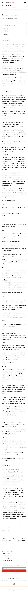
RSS (14, 583)
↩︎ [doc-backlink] (7, 498)
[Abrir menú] (25, 2)
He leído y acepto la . (10, 573)
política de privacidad (14, 573)
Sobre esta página (9, 580)
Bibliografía (5, 34)
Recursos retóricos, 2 (22, 540)
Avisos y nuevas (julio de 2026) (8, 553)
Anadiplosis (6, 31)
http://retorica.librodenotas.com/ (11, 482)
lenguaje (4, 523)
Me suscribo (14, 571)
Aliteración (6, 30)
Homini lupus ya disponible (7, 560)
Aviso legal (19, 580)
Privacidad (24, 580)
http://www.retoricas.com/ (9, 484)
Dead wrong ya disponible (7, 556)
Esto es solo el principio (6, 540)
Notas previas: (6, 29)
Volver (14, 538)
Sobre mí (3, 580)
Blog (2, 5)
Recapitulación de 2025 (7, 555)
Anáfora (5, 33)
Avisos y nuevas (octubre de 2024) (9, 558)
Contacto (15, 580)
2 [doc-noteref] (25, 194)
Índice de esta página (9, 25)
